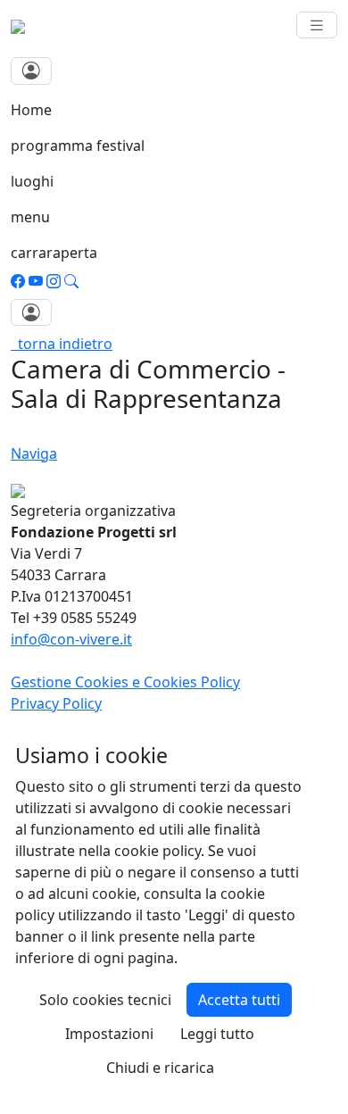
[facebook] (18, 281)
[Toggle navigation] (316, 25)
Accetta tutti (239, 1000)
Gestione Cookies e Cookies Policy (125, 682)
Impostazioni (109, 1033)
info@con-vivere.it (71, 639)
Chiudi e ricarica (160, 1067)
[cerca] (71, 281)
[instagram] (53, 281)
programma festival (78, 145)
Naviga (34, 453)
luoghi (32, 181)
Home (31, 110)
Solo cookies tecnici (105, 1000)
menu (30, 217)
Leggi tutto (217, 1033)
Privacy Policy (56, 703)
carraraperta (54, 252)
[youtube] (36, 281)
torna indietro (61, 343)
